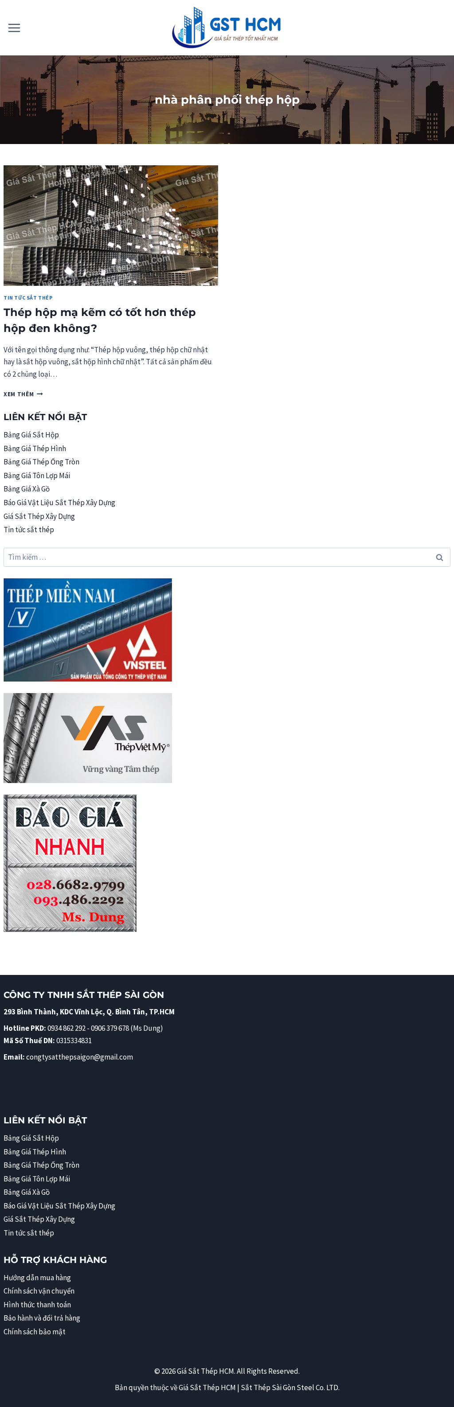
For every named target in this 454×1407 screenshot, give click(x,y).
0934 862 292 (66, 1028)
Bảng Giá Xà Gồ (27, 489)
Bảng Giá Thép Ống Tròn (41, 462)
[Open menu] (14, 27)
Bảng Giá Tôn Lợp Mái (37, 475)
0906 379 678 (110, 1028)
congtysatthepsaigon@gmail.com (79, 1057)
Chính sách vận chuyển (39, 1291)
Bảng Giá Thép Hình (35, 448)
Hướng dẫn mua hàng (37, 1277)
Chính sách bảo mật (35, 1332)
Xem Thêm (23, 394)
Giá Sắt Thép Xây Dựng (39, 516)
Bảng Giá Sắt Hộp (31, 435)
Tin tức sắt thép (28, 297)
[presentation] (111, 225)
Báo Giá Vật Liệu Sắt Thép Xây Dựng (59, 502)
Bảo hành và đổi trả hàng (42, 1318)
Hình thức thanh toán (37, 1305)
